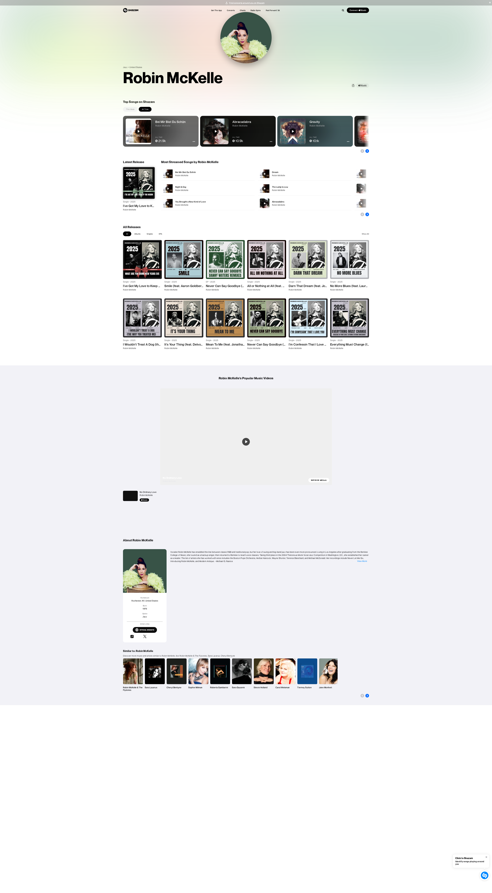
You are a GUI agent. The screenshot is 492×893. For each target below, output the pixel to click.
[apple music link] (362, 85)
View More (362, 561)
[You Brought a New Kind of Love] (208, 203)
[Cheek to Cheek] (361, 188)
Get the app (216, 10)
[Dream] (304, 174)
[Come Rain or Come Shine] (361, 203)
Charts (242, 10)
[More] (244, 174)
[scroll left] (362, 151)
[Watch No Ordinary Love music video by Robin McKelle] (246, 442)
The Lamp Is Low (280, 187)
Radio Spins (256, 10)
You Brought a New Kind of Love (190, 201)
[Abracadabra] (304, 203)
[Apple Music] (127, 214)
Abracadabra (278, 201)
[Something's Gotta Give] (361, 173)
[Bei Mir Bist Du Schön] (208, 174)
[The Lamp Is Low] (304, 188)
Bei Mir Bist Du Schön (185, 172)
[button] (490, 2)
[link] (318, 480)
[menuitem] (216, 10)
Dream (275, 172)
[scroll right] (367, 151)
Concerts (231, 10)
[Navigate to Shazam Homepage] (130, 10)
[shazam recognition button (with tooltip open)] (485, 875)
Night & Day (180, 187)
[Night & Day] (208, 188)
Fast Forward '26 (273, 10)
